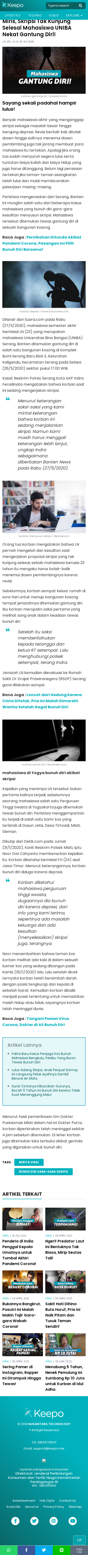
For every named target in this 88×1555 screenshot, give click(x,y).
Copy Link (79, 1550)
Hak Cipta (47, 1500)
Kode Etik (13, 1506)
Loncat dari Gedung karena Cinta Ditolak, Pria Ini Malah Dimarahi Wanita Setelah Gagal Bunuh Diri (42, 701)
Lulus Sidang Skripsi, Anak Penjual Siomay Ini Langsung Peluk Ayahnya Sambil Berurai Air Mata (45, 1074)
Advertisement (23, 1500)
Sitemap (75, 1506)
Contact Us (67, 1500)
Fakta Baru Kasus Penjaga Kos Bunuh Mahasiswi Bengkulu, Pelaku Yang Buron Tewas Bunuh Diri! (44, 1058)
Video (54, 15)
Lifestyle (13, 15)
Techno (35, 15)
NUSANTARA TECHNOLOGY (49, 1424)
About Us (32, 1506)
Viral (5, 1236)
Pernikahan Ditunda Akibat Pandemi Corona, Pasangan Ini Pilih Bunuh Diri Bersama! (41, 243)
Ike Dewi (28, 41)
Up (79, 1540)
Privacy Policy (53, 1506)
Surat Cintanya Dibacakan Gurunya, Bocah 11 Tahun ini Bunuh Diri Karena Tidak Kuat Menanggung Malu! (46, 1090)
